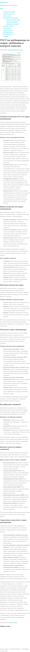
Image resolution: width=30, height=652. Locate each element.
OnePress (27, 649)
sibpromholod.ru (4, 2)
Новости (5, 36)
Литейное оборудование (13, 24)
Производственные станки (13, 19)
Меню (1, 8)
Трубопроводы (7, 28)
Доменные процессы (8, 13)
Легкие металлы (7, 15)
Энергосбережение (8, 34)
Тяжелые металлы (7, 30)
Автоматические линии (9, 11)
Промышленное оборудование (10, 17)
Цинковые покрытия (8, 32)
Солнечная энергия (8, 26)
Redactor (21, 50)
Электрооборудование (12, 22)
